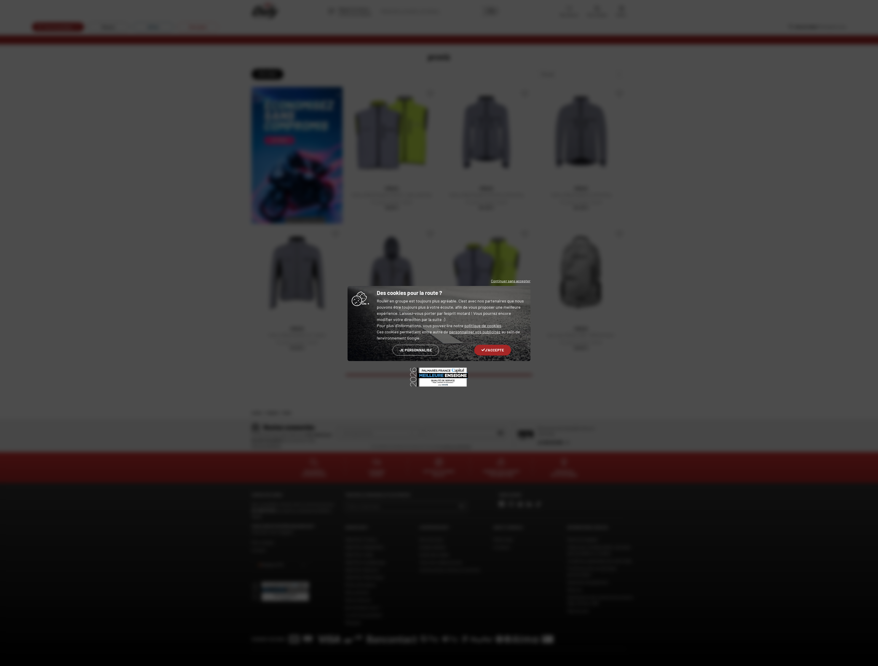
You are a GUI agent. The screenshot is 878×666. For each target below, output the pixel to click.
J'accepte (494, 350)
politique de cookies (482, 325)
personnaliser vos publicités (475, 331)
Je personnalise (416, 350)
